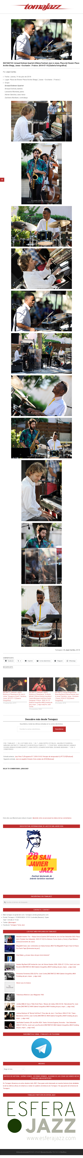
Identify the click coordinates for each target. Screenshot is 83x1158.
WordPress (63, 1152)
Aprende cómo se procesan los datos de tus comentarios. (52, 818)
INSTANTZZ (15, 745)
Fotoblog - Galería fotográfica (60, 743)
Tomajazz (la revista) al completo (32, 745)
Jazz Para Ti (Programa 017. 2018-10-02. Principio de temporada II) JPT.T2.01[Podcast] (44, 756)
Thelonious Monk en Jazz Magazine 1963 (30, 995)
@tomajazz (12, 922)
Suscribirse (59, 729)
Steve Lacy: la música (23, 983)
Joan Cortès (33, 747)
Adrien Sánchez (64, 745)
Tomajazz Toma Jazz (17, 925)
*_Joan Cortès (42, 743)
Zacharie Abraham (61, 747)
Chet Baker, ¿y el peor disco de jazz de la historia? (32, 955)
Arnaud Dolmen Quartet (19, 747)
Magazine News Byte (46, 1152)
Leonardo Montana (45, 747)
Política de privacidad (22, 1152)
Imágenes (7, 745)
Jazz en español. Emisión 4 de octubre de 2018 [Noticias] (35, 759)
